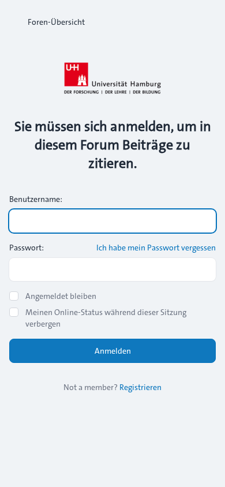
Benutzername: (35, 199)
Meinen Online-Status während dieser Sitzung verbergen (105, 317)
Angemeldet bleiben (60, 296)
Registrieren (140, 387)
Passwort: (26, 247)
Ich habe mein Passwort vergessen (156, 247)
